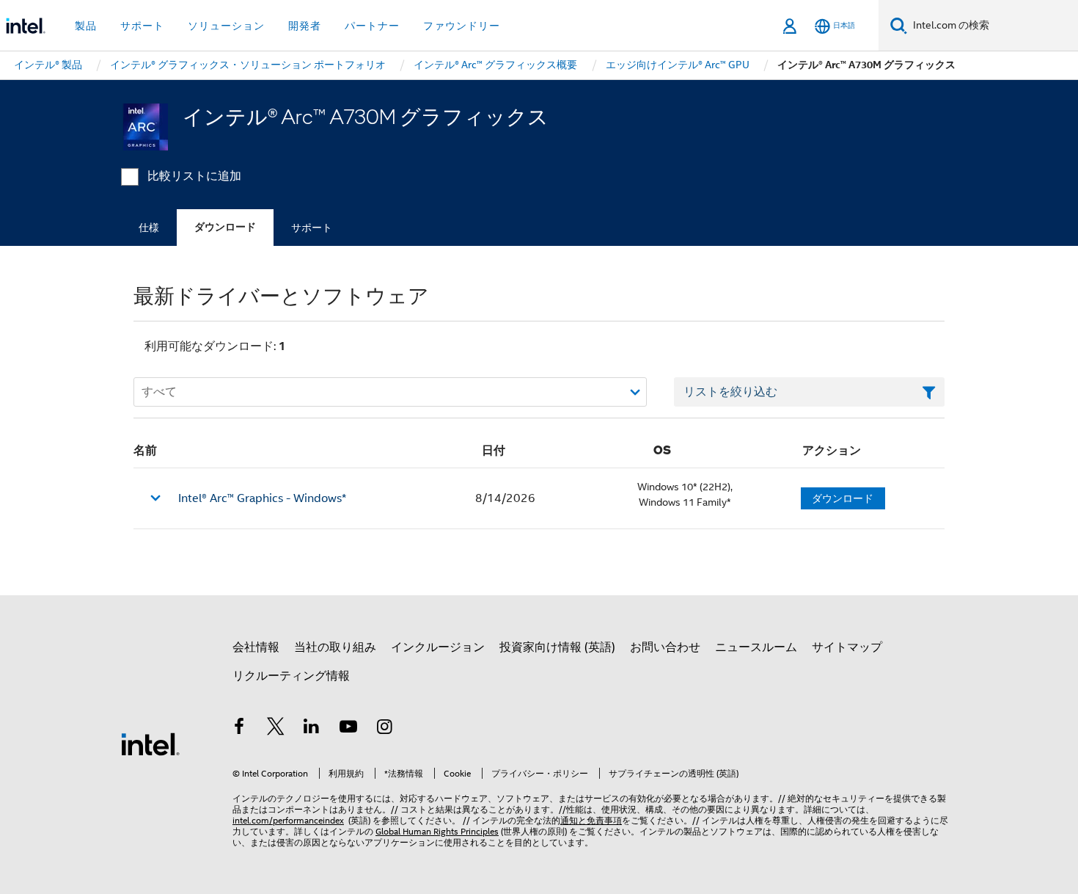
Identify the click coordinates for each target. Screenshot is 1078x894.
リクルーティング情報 (291, 676)
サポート (311, 227)
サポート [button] (142, 25)
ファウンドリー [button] (461, 25)
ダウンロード (225, 227)
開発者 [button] (304, 25)
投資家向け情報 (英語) (557, 647)
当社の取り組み (335, 647)
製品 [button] (86, 25)
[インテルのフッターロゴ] (150, 743)
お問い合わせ (665, 647)
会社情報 (255, 647)
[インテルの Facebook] (239, 729)
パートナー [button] (372, 25)
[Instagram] (384, 729)
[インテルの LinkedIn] (311, 729)
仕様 (149, 227)
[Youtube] (348, 729)
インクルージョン (438, 647)
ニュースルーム (756, 647)
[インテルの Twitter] (275, 729)
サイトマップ (847, 647)
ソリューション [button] (226, 25)
